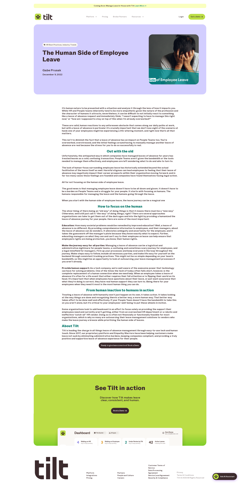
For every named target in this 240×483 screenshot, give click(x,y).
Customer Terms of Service (156, 466)
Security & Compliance (158, 478)
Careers (120, 478)
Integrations (91, 475)
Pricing (105, 17)
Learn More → (140, 6)
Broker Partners (120, 17)
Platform (90, 17)
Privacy (180, 472)
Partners (121, 473)
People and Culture (125, 475)
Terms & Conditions (185, 475)
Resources (136, 17)
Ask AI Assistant (227, 476)
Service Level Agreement (159, 475)
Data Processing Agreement (155, 471)
